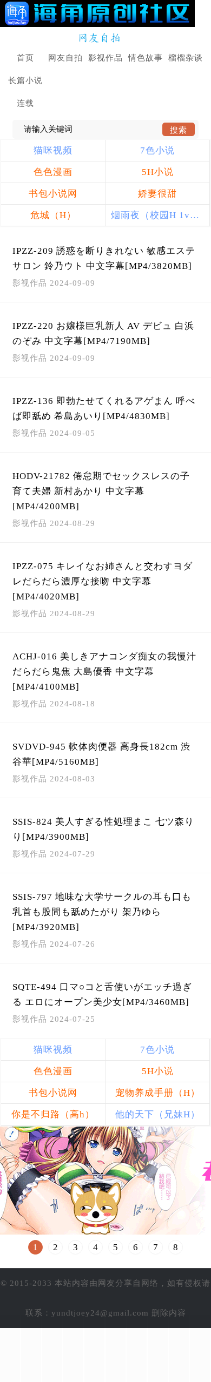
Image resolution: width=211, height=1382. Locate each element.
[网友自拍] (105, 38)
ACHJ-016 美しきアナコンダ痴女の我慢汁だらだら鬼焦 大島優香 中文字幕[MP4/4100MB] (104, 671)
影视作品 (105, 57)
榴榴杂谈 (185, 57)
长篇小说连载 (25, 91)
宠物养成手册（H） (157, 1093)
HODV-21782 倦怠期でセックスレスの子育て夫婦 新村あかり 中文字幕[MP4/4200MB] (101, 491)
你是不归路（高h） (53, 1114)
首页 (25, 57)
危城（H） (53, 215)
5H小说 (158, 172)
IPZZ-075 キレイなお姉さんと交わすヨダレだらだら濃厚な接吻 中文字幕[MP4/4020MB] (102, 581)
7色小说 (157, 150)
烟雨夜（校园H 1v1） (158, 215)
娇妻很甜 (157, 193)
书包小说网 (53, 193)
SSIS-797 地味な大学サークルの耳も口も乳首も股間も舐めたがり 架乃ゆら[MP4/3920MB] (102, 912)
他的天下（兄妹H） (157, 1114)
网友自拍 (65, 57)
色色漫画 (53, 172)
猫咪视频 (53, 150)
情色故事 (145, 57)
